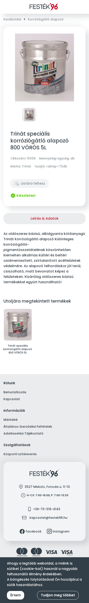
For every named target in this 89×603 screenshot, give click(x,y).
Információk (14, 411)
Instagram (61, 531)
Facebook (33, 531)
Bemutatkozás (14, 392)
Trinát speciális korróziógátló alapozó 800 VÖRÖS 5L (17, 349)
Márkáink (10, 420)
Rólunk (9, 383)
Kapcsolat (11, 399)
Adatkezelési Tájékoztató (23, 433)
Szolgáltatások (16, 445)
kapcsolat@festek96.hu (48, 518)
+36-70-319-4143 (46, 509)
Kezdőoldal (12, 19)
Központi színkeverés (20, 454)
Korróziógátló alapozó (46, 19)
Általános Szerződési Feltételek (27, 426)
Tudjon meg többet (58, 595)
